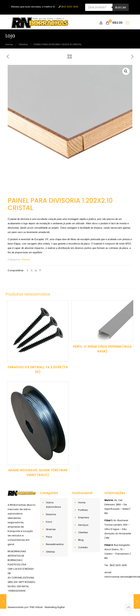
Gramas (51, 529)
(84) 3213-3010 (69, 6)
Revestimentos (55, 544)
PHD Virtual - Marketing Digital (47, 607)
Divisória (51, 514)
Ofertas (23, 44)
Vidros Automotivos (53, 505)
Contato (83, 547)
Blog (80, 540)
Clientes (83, 532)
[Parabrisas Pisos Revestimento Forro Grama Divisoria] (39, 23)
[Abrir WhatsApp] (130, 606)
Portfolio (83, 510)
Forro (49, 522)
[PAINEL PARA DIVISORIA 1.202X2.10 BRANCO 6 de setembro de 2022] (3, 601)
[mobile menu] (127, 23)
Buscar (120, 7)
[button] (126, 71)
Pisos (49, 537)
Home (9, 44)
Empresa (83, 517)
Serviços (83, 525)
